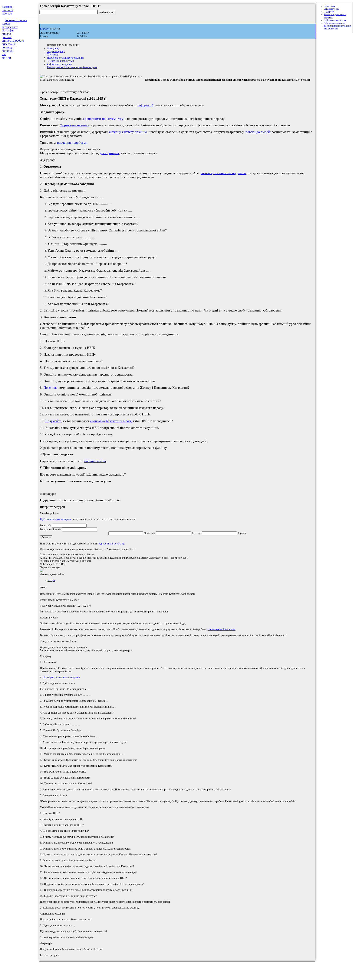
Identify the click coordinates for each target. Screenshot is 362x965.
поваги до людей (257, 132)
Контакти (7, 10)
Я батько (196, 533)
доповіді (7, 47)
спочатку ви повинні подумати (223, 173)
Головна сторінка (16, 20)
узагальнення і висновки (221, 629)
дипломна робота (13, 40)
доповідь (7, 50)
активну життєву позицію (128, 132)
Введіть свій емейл (50, 529)
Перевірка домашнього (56, 677)
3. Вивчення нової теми (60, 60)
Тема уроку (53, 48)
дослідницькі (109, 153)
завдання (75, 677)
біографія (8, 30)
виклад (6, 33)
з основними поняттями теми (104, 119)
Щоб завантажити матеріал (55, 519)
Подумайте (53, 421)
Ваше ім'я (45, 525)
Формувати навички (74, 125)
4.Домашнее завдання (59, 64)
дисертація (8, 44)
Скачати (44, 28)
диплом (7, 37)
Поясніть (50, 387)
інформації (145, 105)
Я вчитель (149, 533)
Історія (6, 23)
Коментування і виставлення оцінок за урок (72, 67)
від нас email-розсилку (111, 543)
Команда (7, 6)
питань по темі (95, 461)
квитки (6, 57)
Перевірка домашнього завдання (65, 57)
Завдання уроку (56, 51)
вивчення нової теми (72, 142)
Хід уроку (52, 54)
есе (4, 54)
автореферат (10, 27)
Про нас (7, 13)
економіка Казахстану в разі (110, 421)
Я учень (242, 533)
